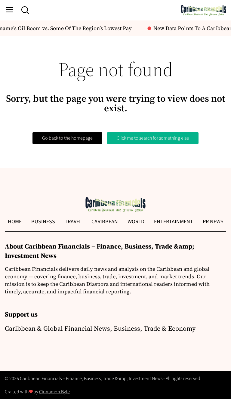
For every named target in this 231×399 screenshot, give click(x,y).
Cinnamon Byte (54, 391)
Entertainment (173, 221)
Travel (73, 221)
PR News (213, 221)
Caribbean (104, 221)
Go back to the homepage (67, 138)
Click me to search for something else (153, 138)
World (136, 221)
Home (15, 221)
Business (43, 221)
